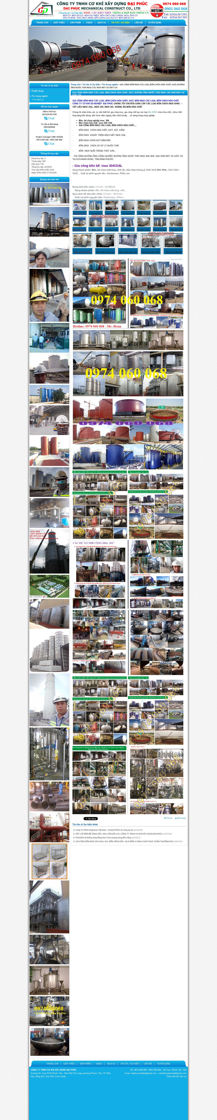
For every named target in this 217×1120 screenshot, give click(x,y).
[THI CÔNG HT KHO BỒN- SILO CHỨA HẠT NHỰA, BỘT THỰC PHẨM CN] (49, 236)
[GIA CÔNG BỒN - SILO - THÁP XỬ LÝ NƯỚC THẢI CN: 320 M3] (49, 726)
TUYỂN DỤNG (154, 22)
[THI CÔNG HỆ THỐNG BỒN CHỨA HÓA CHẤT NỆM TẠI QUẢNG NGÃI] (49, 496)
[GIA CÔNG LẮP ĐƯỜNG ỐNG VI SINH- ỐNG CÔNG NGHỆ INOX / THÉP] (49, 780)
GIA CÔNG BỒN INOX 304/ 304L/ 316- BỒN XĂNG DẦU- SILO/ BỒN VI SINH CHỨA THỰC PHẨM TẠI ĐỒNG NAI (129, 841)
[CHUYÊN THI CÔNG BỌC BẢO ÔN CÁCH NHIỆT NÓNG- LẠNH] (49, 1025)
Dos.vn (183, 1076)
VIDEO (89, 22)
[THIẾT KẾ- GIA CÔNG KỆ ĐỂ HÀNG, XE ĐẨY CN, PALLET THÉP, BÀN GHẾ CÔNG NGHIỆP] (49, 878)
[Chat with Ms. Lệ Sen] (49, 121)
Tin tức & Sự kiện (91, 84)
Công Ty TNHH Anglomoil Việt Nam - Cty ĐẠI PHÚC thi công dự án (109, 830)
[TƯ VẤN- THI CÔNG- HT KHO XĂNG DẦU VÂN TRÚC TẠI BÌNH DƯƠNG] (49, 383)
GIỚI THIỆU (59, 22)
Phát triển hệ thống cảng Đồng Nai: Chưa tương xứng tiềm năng (108, 838)
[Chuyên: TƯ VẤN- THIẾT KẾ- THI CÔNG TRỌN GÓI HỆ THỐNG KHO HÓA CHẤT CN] (49, 527)
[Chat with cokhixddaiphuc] (49, 134)
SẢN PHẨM (75, 22)
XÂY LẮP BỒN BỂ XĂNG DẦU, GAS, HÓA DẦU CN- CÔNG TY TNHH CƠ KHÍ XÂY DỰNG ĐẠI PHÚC (124, 834)
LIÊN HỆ (139, 22)
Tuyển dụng (37, 91)
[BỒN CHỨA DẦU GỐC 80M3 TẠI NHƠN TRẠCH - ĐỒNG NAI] (49, 403)
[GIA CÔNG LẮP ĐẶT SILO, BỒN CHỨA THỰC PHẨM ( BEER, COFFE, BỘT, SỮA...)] (49, 628)
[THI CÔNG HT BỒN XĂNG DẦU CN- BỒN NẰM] (49, 267)
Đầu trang (181, 818)
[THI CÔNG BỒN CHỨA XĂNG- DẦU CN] (49, 597)
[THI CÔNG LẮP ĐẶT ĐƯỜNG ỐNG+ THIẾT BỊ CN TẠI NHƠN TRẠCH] (49, 434)
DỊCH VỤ (102, 22)
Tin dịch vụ (38, 99)
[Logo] (108, 18)
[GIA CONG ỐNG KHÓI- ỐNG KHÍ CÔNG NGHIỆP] (49, 811)
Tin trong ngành (40, 96)
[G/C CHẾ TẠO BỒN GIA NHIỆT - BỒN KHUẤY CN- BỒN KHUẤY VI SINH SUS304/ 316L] (49, 994)
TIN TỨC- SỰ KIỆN (120, 22)
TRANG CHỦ (42, 22)
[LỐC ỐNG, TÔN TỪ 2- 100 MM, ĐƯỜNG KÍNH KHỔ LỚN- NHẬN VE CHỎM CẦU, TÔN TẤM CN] (49, 1055)
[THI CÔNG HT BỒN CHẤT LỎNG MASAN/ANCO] (49, 321)
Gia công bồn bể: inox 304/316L (98, 165)
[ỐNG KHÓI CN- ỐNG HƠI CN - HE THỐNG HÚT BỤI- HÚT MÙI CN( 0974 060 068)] (49, 573)
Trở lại (169, 818)
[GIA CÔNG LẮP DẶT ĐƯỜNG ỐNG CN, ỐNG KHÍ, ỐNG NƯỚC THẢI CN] (49, 842)
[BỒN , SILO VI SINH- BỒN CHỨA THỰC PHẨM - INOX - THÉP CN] (49, 671)
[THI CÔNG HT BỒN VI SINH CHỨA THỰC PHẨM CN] (49, 205)
